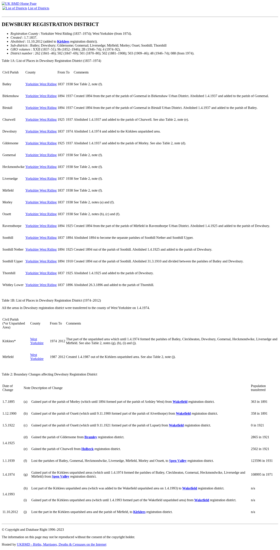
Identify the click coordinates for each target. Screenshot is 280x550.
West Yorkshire (37, 341)
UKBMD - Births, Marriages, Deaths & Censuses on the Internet (61, 544)
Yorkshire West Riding (41, 84)
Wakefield (180, 401)
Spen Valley (178, 461)
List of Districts (38, 8)
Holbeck (87, 449)
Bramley (90, 437)
